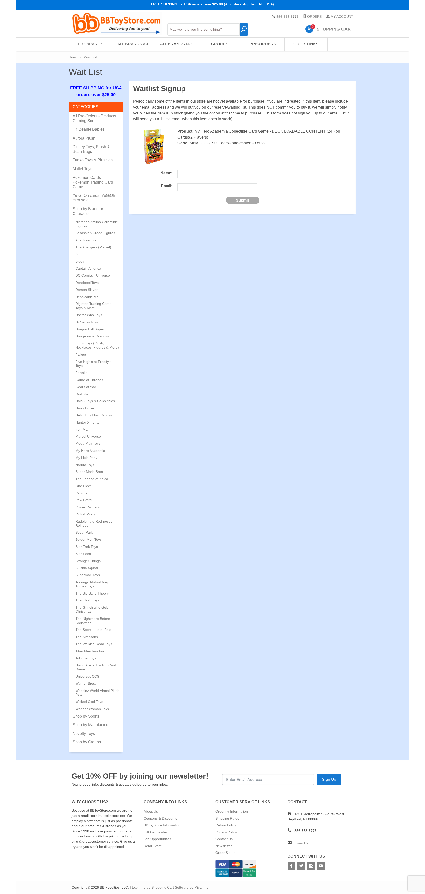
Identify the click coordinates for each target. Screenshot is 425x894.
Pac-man (83, 493)
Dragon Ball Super (90, 329)
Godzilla (82, 394)
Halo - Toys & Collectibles (95, 401)
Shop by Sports (86, 716)
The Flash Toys (87, 600)
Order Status (225, 853)
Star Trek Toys (87, 547)
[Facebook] (291, 866)
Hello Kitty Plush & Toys (94, 415)
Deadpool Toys (87, 282)
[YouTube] (321, 866)
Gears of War (86, 387)
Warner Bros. (86, 683)
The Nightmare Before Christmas (93, 621)
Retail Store (153, 846)
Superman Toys (88, 575)
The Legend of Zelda (92, 479)
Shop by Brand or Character (88, 211)
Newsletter (223, 846)
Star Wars (83, 554)
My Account (341, 17)
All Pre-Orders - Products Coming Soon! (94, 118)
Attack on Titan (87, 240)
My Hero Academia (90, 451)
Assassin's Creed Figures (95, 233)
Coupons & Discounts (160, 818)
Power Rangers (88, 507)
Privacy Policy (226, 832)
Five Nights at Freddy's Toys (93, 364)
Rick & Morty (85, 514)
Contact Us (224, 839)
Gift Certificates (155, 832)
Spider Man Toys (89, 539)
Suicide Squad (87, 568)
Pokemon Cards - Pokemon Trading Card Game (93, 182)
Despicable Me (87, 297)
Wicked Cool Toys (89, 702)
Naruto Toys (85, 465)
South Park (84, 532)
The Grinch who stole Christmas (92, 609)
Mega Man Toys (88, 443)
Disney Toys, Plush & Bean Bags (91, 149)
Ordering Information (231, 811)
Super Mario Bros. (90, 472)
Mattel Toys (82, 169)
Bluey (80, 261)
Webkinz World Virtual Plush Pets (97, 693)
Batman (82, 254)
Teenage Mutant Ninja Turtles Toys (93, 584)
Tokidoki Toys (86, 658)
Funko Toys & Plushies (93, 160)
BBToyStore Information (162, 825)
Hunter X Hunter (88, 422)
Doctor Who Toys (89, 315)
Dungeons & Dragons (92, 336)
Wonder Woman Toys (92, 709)
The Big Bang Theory (92, 593)
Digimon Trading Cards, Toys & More (94, 306)
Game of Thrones (89, 380)
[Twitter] (301, 866)
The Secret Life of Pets (93, 630)
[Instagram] (311, 866)
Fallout (81, 354)
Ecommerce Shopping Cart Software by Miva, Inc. (170, 887)
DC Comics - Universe (93, 275)
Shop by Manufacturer (92, 725)
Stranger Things (88, 561)
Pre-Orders (262, 44)
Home (73, 57)
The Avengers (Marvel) (93, 247)
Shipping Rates (227, 818)
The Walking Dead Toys (94, 644)
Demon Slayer (87, 290)
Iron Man (83, 429)
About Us (151, 811)
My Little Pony (86, 458)
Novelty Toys (84, 733)
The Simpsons (87, 637)
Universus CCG (88, 676)
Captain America (88, 268)
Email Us (301, 843)
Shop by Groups (87, 742)
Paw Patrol (84, 500)
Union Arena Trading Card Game (96, 667)
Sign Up (329, 779)
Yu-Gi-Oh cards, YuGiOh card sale (94, 197)
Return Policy (225, 825)
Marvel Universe (88, 436)
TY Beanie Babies (89, 129)
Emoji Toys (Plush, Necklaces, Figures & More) (97, 345)
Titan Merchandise (90, 651)
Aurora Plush (84, 138)
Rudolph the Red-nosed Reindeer (94, 523)
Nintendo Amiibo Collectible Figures (97, 224)
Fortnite (82, 373)
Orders (314, 17)
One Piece (84, 486)
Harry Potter (85, 408)
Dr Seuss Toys (87, 322)
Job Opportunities (157, 839)
